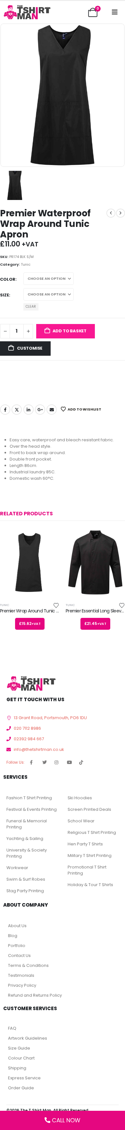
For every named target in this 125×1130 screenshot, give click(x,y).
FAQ (12, 1028)
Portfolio (16, 946)
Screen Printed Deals (89, 809)
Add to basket (70, 331)
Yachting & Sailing (24, 838)
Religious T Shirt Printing (92, 832)
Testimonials (21, 975)
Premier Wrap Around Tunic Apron (34, 611)
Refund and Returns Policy (35, 995)
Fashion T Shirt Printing (29, 798)
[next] (120, 213)
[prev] (110, 213)
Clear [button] (31, 306)
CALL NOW (66, 1120)
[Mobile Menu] (115, 12)
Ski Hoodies (80, 798)
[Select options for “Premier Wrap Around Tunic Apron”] (48, 538)
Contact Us (19, 955)
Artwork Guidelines (27, 1038)
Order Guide (21, 1088)
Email (51, 409)
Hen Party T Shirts (85, 844)
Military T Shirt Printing (90, 855)
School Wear (81, 821)
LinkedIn (28, 409)
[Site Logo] (27, 12)
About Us (17, 926)
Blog (12, 936)
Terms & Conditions (28, 965)
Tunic (25, 264)
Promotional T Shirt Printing (87, 870)
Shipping (17, 1068)
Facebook (5, 409)
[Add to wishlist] (56, 605)
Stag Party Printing (25, 891)
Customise (29, 348)
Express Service (24, 1078)
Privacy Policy (22, 985)
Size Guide (19, 1048)
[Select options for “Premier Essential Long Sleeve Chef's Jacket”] (114, 538)
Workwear (17, 868)
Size (4, 295)
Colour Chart (21, 1058)
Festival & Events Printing (31, 809)
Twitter (17, 409)
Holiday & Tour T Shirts (90, 885)
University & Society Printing (26, 853)
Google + (40, 409)
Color (7, 279)
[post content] (29, 562)
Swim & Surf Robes (25, 879)
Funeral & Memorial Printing (26, 824)
